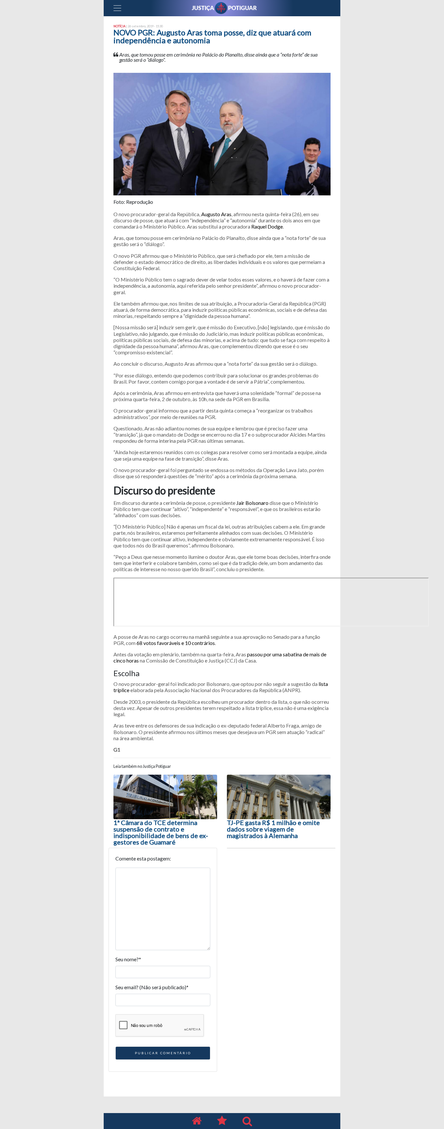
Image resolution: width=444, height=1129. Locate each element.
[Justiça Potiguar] (196, 1121)
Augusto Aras (216, 214)
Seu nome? (128, 959)
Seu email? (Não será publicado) (152, 987)
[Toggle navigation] (117, 8)
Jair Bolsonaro (252, 503)
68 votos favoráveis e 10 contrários (176, 643)
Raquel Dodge (267, 226)
